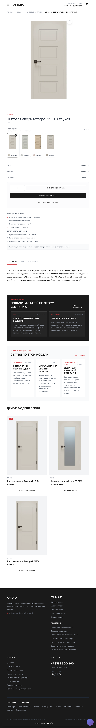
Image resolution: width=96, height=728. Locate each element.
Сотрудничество (13, 681)
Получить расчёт (48, 195)
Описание (12, 262)
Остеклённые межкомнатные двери (64, 635)
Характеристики (29, 262)
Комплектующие (57, 617)
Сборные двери (57, 606)
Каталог (20, 12)
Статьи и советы (13, 666)
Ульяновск (68, 707)
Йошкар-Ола (47, 707)
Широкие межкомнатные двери (63, 646)
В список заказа (28, 490)
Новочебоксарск (24, 707)
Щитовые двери (57, 602)
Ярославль (79, 707)
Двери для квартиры (15, 670)
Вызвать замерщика (48, 202)
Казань (36, 707)
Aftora (18, 5)
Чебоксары (11, 707)
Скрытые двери (57, 609)
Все (85, 130)
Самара (58, 707)
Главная (10, 12)
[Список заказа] (87, 4)
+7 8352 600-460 (73, 6)
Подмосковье (21, 710)
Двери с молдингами (59, 631)
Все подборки (77, 307)
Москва (10, 710)
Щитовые (30, 12)
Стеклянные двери (58, 613)
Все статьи (80, 355)
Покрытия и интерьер (15, 674)
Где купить (11, 663)
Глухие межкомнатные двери (62, 638)
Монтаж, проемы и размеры (17, 677)
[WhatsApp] (53, 673)
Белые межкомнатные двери (62, 627)
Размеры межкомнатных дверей (63, 650)
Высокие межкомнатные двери (63, 642)
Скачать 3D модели (14, 685)
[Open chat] (90, 722)
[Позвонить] (59, 673)
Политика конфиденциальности (19, 689)
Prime (39, 12)
